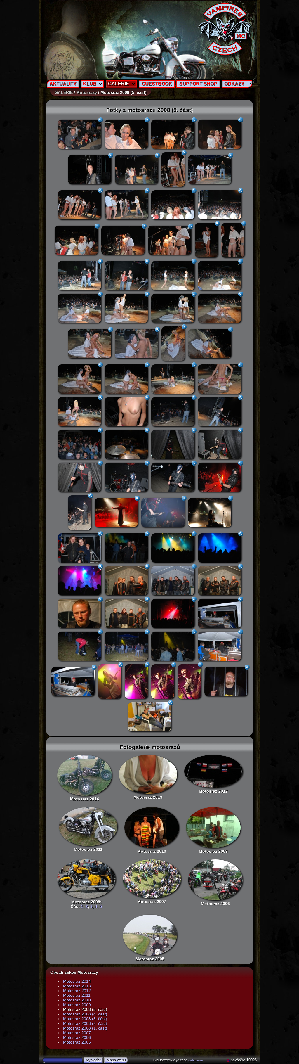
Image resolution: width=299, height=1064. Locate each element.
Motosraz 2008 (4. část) (85, 1014)
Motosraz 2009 (213, 851)
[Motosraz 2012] (213, 771)
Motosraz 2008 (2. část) (85, 1023)
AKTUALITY (63, 83)
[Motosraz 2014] (84, 775)
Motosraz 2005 (149, 958)
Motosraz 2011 (88, 849)
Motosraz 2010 (151, 851)
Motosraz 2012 (213, 791)
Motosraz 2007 (151, 901)
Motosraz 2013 (147, 797)
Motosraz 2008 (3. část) (85, 1018)
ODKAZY (234, 83)
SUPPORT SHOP (198, 83)
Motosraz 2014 (84, 799)
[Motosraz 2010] (151, 827)
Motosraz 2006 (215, 903)
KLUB (89, 83)
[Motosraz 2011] (88, 826)
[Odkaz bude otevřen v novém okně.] (229, 1060)
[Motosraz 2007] (152, 878)
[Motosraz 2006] (215, 879)
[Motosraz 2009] (213, 827)
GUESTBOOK (157, 83)
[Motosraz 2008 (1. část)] (86, 879)
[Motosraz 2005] (150, 935)
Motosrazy (86, 92)
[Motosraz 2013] (148, 774)
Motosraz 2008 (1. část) (85, 1028)
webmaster (195, 1060)
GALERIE (118, 83)
